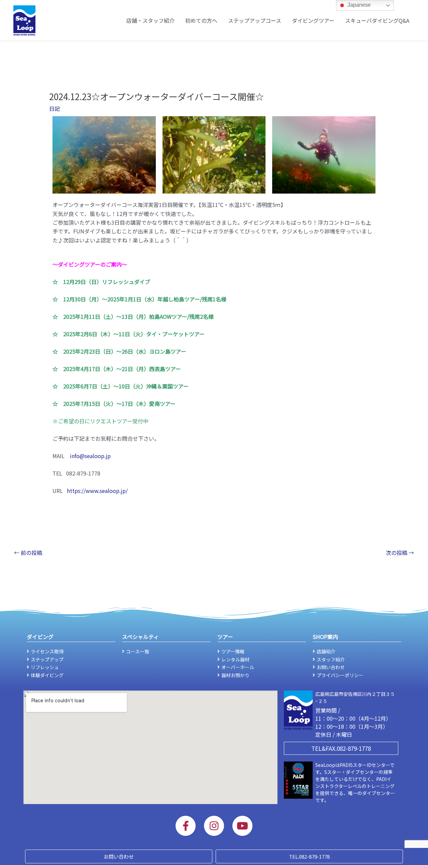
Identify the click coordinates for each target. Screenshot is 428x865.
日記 (54, 108)
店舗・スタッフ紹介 (150, 20)
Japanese (358, 5)
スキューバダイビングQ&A (377, 20)
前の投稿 (28, 553)
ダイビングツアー (313, 20)
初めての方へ (201, 20)
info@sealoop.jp (90, 456)
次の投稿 (400, 553)
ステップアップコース (254, 20)
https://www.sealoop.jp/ (97, 491)
